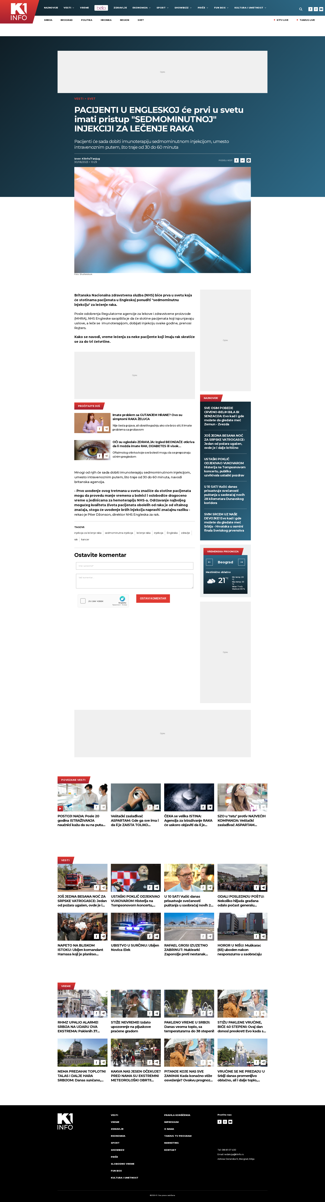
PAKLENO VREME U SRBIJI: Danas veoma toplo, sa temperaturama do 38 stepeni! (189, 1026)
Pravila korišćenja (177, 1115)
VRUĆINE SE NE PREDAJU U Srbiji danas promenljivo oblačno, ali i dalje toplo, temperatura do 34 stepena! (241, 1075)
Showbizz (182, 7)
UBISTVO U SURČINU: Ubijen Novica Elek (135, 947)
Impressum (171, 1122)
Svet (141, 20)
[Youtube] (321, 9)
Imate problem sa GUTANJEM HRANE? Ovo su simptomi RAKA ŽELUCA (147, 417)
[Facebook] (310, 9)
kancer (85, 539)
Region (124, 20)
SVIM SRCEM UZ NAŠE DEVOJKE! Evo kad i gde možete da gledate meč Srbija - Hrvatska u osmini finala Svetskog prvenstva (224, 522)
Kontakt (170, 1150)
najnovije (51, 7)
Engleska (172, 532)
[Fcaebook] (236, 160)
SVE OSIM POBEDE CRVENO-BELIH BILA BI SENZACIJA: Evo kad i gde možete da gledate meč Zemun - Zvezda (224, 416)
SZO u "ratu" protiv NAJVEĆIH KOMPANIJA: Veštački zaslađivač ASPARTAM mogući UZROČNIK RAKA (242, 820)
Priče (201, 7)
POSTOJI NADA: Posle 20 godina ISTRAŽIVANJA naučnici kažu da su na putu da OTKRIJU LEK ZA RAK (80, 820)
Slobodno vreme (122, 1163)
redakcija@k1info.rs (233, 1154)
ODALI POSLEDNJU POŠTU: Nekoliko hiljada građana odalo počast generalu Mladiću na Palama (241, 900)
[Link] (242, 160)
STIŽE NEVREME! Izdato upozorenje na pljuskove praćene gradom (131, 1026)
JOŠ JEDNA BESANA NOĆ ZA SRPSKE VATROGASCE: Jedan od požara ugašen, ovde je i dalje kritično (224, 442)
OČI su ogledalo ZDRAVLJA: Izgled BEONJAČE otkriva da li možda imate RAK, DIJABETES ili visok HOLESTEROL (153, 444)
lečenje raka (143, 532)
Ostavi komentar (153, 598)
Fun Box (220, 7)
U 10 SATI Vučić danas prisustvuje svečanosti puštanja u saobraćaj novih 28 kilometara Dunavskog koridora (224, 495)
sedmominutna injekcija (119, 532)
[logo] (82, 1149)
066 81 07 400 (229, 1150)
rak (76, 539)
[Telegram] (248, 160)
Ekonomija (140, 7)
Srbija (48, 20)
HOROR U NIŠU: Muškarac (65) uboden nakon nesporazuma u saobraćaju (240, 949)
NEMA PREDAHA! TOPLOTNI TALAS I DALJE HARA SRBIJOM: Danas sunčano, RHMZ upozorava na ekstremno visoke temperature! (82, 1075)
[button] (209, 562)
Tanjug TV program (177, 1135)
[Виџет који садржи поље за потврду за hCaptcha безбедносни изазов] (103, 600)
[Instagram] (316, 9)
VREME (84, 7)
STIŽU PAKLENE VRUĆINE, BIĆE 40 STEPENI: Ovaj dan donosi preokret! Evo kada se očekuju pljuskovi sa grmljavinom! (241, 1026)
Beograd (67, 20)
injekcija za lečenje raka (87, 532)
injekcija (158, 532)
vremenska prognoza (223, 551)
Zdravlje (120, 7)
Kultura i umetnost (248, 7)
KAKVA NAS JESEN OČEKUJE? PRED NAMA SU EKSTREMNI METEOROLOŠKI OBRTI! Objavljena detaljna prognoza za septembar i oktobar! (136, 1075)
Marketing (171, 1142)
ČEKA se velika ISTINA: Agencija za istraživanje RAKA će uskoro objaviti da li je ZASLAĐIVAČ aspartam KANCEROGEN (188, 820)
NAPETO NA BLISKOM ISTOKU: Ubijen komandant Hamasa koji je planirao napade (80, 949)
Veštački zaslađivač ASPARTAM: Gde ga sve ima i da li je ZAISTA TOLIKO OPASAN (135, 820)
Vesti (67, 7)
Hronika (106, 20)
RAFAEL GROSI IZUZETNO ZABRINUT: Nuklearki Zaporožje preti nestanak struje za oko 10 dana (186, 949)
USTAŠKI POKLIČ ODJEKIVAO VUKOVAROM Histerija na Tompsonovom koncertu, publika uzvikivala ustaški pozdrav (225, 467)
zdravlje (185, 532)
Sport (161, 7)
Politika (86, 20)
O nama (169, 1129)
